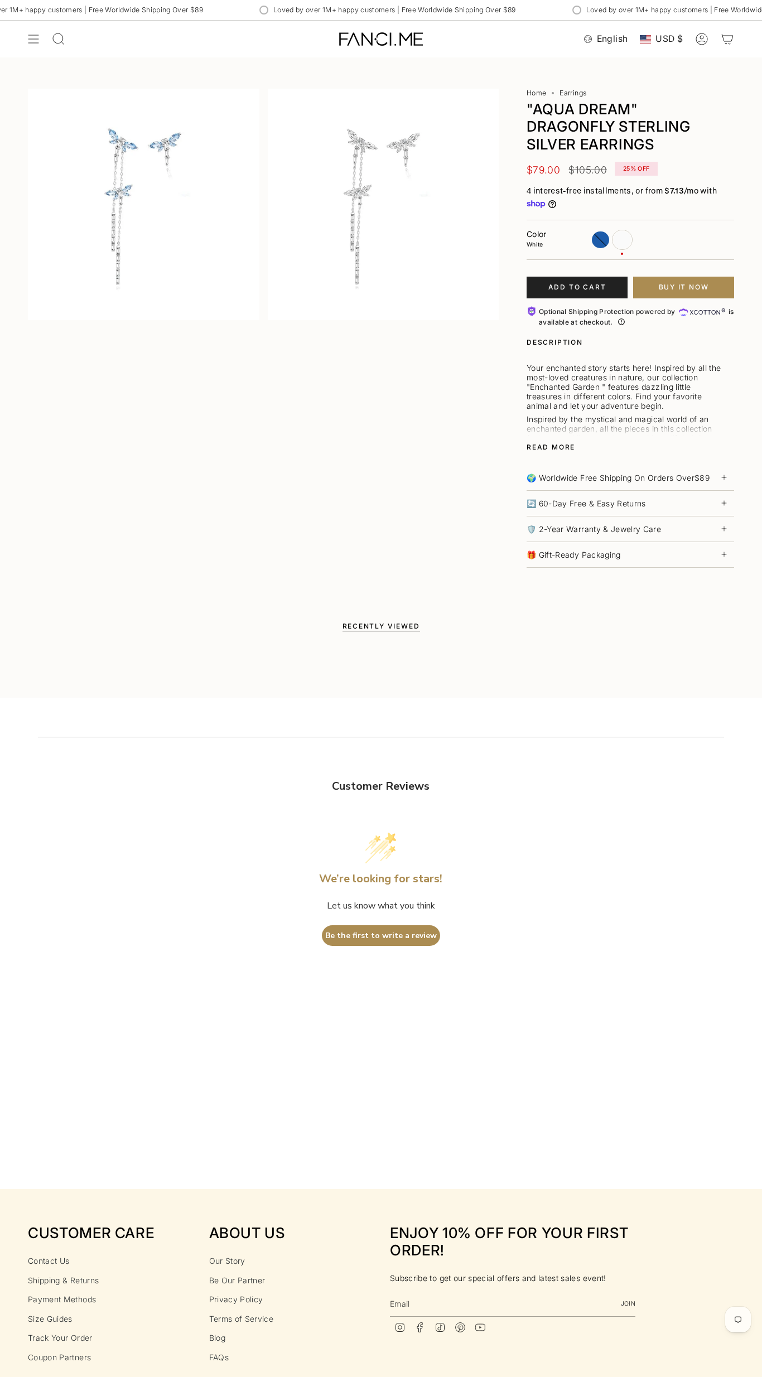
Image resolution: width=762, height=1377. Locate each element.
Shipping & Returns (63, 1280)
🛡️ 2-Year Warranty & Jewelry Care (594, 529)
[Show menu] (33, 39)
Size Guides (50, 1318)
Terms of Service (241, 1318)
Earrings (573, 93)
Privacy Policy (236, 1299)
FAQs (219, 1357)
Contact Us (49, 1260)
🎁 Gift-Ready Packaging (574, 554)
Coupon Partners (59, 1357)
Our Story (227, 1260)
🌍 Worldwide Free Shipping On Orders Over (618, 477)
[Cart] (727, 39)
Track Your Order (60, 1337)
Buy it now (684, 287)
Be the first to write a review (381, 935)
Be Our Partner (237, 1280)
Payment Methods (62, 1299)
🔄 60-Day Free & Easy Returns (586, 503)
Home (536, 93)
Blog (217, 1337)
